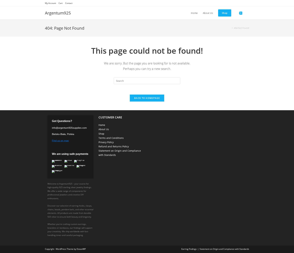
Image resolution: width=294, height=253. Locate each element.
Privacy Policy (106, 142)
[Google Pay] (59, 171)
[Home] (230, 27)
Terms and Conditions (111, 138)
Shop (101, 133)
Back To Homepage (147, 97)
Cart (61, 3)
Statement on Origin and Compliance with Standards (224, 249)
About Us (104, 129)
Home (102, 125)
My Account (50, 3)
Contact (68, 3)
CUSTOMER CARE (110, 117)
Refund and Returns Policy (114, 146)
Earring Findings (189, 249)
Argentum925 (58, 13)
